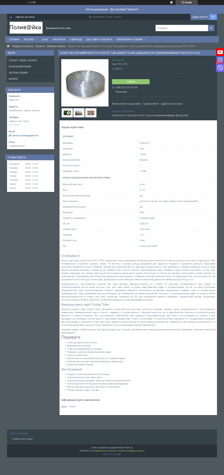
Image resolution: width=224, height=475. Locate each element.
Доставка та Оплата (99, 39)
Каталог (29, 39)
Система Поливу (18, 72)
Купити (131, 81)
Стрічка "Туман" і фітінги (23, 60)
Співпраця (75, 39)
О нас (45, 39)
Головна (14, 39)
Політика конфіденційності (131, 451)
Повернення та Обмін (130, 39)
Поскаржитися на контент (103, 451)
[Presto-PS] (26, 28)
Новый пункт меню (22, 439)
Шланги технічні (56, 46)
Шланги (40, 46)
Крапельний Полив (20, 66)
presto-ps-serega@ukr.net (25, 135)
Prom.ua (129, 447)
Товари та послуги (22, 46)
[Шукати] (211, 28)
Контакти (59, 39)
